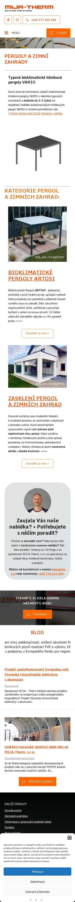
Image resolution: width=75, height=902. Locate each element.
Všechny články (41, 781)
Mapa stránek (12, 833)
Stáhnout (40, 614)
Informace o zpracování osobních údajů (28, 822)
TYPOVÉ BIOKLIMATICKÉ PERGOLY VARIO (35, 114)
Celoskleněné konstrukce (20, 758)
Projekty (10, 827)
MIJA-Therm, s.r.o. (29, 8)
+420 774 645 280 (51, 574)
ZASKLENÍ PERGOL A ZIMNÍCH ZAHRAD (35, 401)
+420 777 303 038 (43, 20)
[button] (69, 838)
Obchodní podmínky (16, 816)
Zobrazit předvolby (37, 891)
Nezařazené (12, 686)
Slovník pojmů (13, 810)
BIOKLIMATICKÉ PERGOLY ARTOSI (31, 275)
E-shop (61, 33)
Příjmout (37, 871)
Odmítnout (37, 881)
